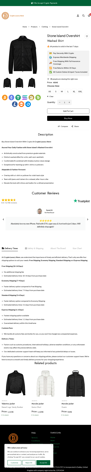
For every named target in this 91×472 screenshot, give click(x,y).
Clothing (45, 27)
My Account (55, 444)
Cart (52, 450)
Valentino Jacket (8, 403)
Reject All (29, 463)
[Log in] (78, 15)
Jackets (4, 401)
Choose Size (53, 86)
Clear (51, 96)
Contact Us (54, 447)
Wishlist (53, 453)
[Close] (51, 445)
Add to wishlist (86, 36)
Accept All (43, 463)
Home (25, 27)
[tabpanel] (45, 308)
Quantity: (51, 102)
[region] (28, 456)
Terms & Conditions (35, 439)
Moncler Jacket (38, 403)
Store (52, 440)
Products (34, 27)
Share (76, 126)
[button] (3, 219)
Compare (64, 126)
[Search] (83, 15)
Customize (14, 463)
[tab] (10, 248)
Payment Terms (37, 444)
